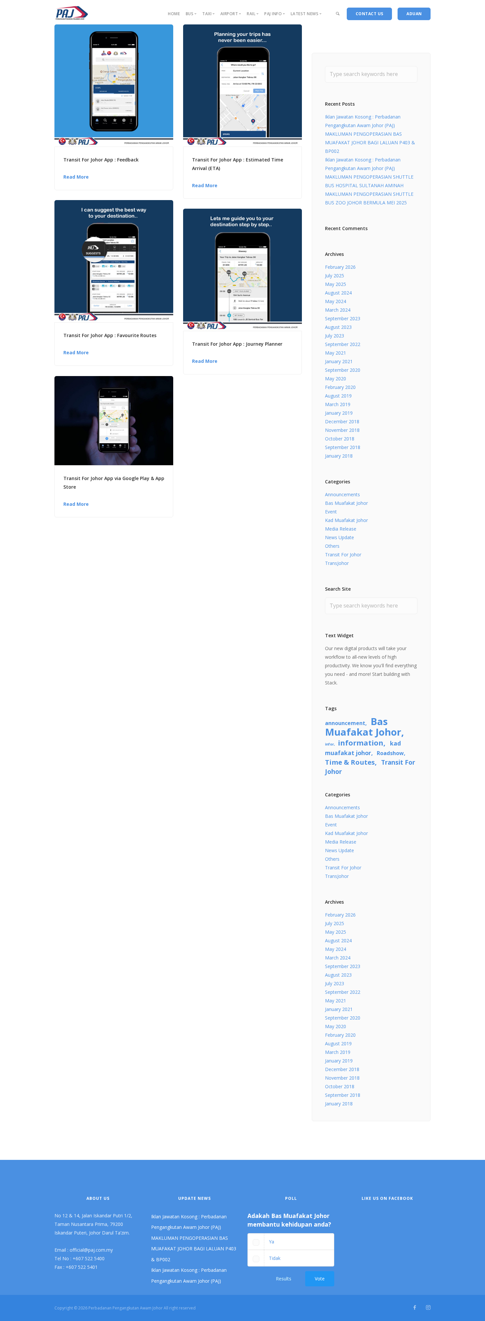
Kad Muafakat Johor (346, 520)
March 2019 (337, 404)
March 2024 (337, 310)
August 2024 (338, 293)
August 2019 (338, 396)
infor (329, 744)
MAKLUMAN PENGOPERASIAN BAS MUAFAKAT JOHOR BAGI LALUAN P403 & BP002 (370, 142)
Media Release (340, 529)
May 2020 (335, 378)
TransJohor (337, 563)
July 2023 (334, 335)
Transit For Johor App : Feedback (101, 159)
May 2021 (335, 353)
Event (331, 511)
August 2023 (338, 327)
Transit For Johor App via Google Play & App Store (113, 482)
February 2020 (340, 387)
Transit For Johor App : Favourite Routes (109, 335)
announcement (345, 723)
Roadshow (390, 753)
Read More (76, 177)
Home (174, 14)
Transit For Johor (343, 554)
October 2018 (339, 438)
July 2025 (334, 275)
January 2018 (339, 456)
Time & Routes (350, 762)
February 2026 (340, 267)
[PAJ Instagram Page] (428, 1307)
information (360, 742)
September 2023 (342, 318)
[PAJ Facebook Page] (414, 1307)
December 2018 (342, 421)
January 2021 (339, 361)
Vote (320, 1278)
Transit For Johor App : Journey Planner (237, 344)
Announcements (342, 494)
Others (332, 546)
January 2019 (339, 413)
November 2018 (342, 430)
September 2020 (342, 370)
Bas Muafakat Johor (346, 503)
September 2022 (342, 344)
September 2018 (342, 447)
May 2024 (335, 301)
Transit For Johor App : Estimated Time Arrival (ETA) (237, 163)
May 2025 (335, 284)
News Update (339, 537)
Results (283, 1278)
